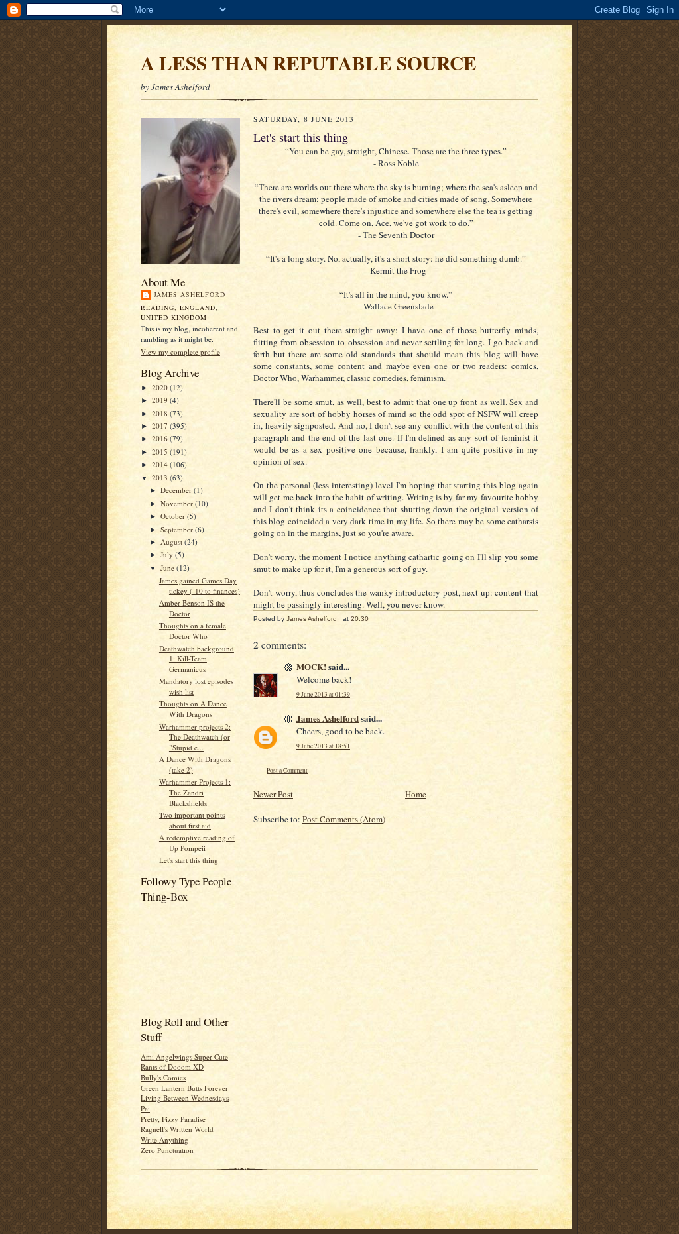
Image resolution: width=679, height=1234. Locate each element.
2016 (161, 438)
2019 (161, 400)
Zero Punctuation (167, 1150)
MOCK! (311, 666)
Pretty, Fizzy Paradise (173, 1119)
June (168, 568)
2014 (161, 464)
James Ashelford (189, 294)
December (177, 490)
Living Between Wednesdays (185, 1098)
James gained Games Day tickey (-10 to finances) (199, 585)
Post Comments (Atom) (343, 819)
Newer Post (273, 794)
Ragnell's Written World (177, 1129)
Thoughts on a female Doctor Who (192, 630)
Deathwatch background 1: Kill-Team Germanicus (196, 659)
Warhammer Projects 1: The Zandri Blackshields (195, 792)
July (167, 554)
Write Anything (164, 1140)
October (173, 516)
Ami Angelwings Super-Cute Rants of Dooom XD (184, 1062)
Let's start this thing (188, 860)
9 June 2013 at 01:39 (323, 694)
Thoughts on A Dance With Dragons (193, 709)
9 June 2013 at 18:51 (323, 746)
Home (415, 794)
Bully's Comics (163, 1077)
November (177, 503)
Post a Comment (287, 770)
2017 (161, 426)
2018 (161, 413)
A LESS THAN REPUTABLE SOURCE (309, 62)
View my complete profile (180, 352)
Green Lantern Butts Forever (184, 1088)
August (172, 542)
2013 (161, 477)
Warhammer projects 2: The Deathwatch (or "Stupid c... (195, 737)
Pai (145, 1108)
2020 (161, 387)
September (177, 529)
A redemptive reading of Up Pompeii (197, 842)
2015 (161, 452)
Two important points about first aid (192, 820)
